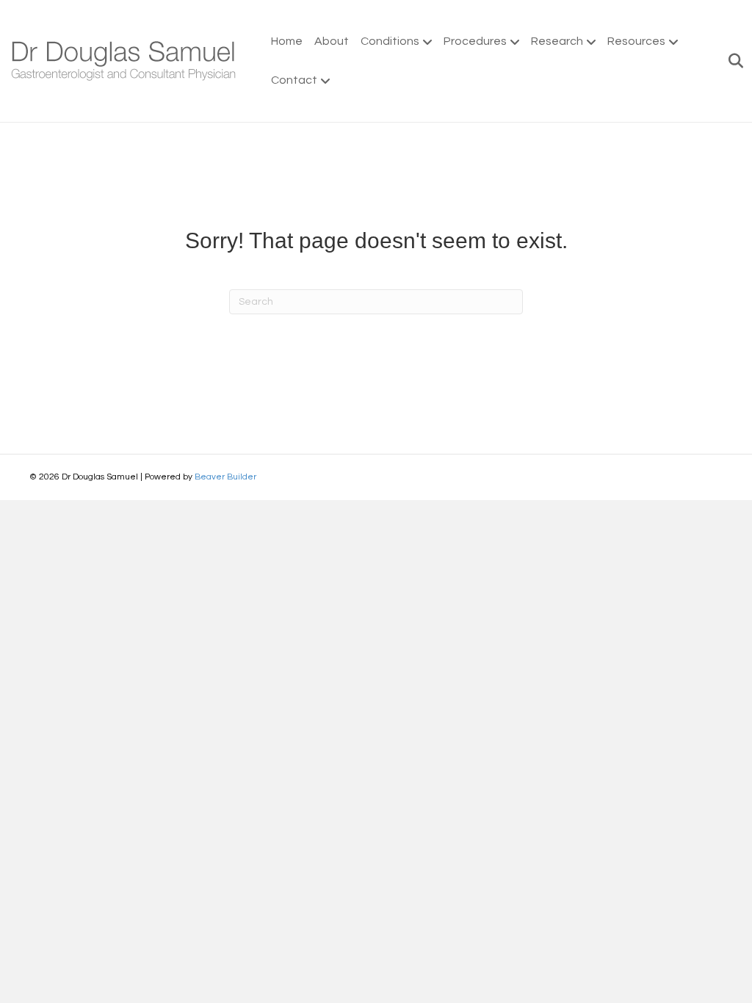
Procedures (475, 41)
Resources (636, 41)
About (331, 41)
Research (557, 41)
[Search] (732, 61)
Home (287, 41)
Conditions (390, 41)
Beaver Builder (225, 477)
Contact (294, 80)
